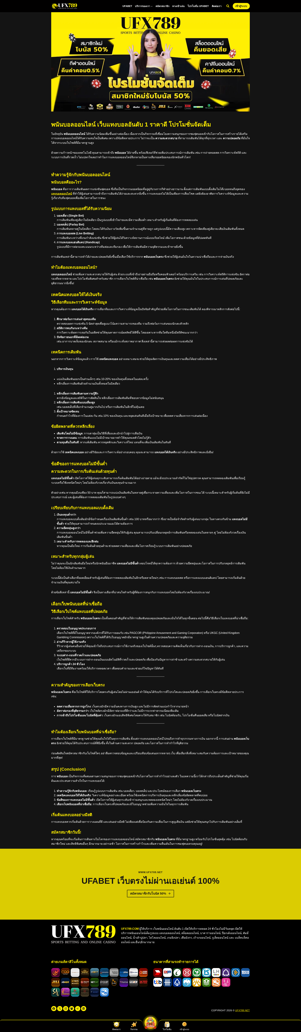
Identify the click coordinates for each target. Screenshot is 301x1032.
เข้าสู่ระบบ (241, 6)
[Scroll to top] (292, 1021)
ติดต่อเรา (217, 6)
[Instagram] (65, 1008)
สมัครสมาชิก (162, 6)
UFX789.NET (242, 1010)
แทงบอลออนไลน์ (61, 193)
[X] (59, 1008)
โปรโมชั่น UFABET (198, 6)
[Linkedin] (83, 1008)
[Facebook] (53, 1008)
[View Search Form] (228, 6)
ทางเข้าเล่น (178, 6)
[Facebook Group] (71, 1008)
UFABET (127, 6)
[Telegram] (77, 1008)
